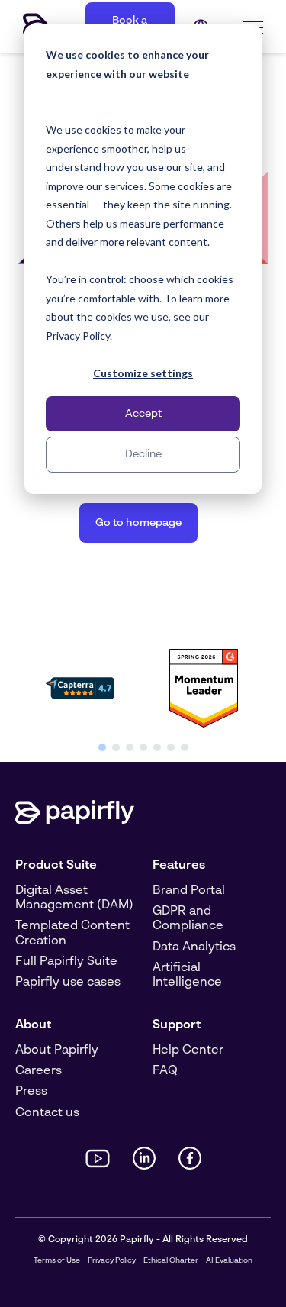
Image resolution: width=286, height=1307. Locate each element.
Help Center (188, 1050)
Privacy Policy (112, 1260)
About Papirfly (56, 1050)
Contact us (47, 1113)
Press (31, 1092)
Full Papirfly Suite (66, 962)
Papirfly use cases (68, 982)
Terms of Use (57, 1260)
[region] (143, 697)
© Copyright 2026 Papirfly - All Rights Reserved (143, 1239)
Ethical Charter (170, 1260)
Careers (38, 1071)
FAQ (165, 1071)
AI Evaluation (229, 1260)
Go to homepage (138, 523)
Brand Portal (189, 891)
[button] (102, 747)
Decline (143, 454)
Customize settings (143, 372)
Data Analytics (194, 947)
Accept (143, 413)
